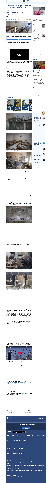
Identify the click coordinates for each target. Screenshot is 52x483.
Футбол (14, 440)
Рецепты (14, 448)
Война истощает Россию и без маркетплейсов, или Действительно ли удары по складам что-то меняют (38, 154)
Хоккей (20, 440)
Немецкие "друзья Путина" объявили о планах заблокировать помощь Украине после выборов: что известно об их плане (39, 17)
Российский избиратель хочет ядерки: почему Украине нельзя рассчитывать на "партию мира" (38, 143)
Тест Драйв (14, 445)
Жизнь (23, 435)
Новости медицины (15, 453)
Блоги (32, 435)
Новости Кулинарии (21, 448)
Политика (13, 435)
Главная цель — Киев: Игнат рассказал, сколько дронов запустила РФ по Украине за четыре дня (38, 80)
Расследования (29, 435)
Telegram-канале (24, 393)
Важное (34, 5)
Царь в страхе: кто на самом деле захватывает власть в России (38, 118)
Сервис (25, 445)
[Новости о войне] (26, 412)
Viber (9, 394)
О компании (14, 417)
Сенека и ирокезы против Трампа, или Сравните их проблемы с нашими (38, 160)
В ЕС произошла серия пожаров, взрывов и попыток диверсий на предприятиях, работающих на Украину (39, 75)
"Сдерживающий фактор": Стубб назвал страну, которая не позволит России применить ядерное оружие (39, 88)
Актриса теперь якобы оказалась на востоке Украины (36, 30)
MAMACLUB (20, 453)
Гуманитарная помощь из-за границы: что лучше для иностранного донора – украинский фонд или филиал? (38, 149)
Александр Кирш (36, 162)
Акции (22, 445)
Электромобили (19, 445)
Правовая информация (32, 417)
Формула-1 (24, 440)
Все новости (44, 435)
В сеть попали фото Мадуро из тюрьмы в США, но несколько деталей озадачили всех (37, 36)
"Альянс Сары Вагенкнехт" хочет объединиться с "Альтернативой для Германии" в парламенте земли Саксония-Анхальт (38, 20)
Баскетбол (17, 440)
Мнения (34, 109)
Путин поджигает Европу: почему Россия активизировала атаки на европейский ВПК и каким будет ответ (39, 71)
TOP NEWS (35, 59)
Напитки (17, 448)
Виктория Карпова (36, 151)
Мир (17, 435)
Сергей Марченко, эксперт (37, 145)
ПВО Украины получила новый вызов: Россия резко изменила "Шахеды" (38, 125)
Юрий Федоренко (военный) (37, 120)
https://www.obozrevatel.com (33, 459)
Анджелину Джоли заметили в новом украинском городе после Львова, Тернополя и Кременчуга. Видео (36, 26)
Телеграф (20, 61)
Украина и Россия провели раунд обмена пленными (19, 389)
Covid (23, 453)
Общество (38, 435)
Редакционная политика (12, 412)
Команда (22, 417)
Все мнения (35, 164)
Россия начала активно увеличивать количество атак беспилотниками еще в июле (38, 83)
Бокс (22, 440)
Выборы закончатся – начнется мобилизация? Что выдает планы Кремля (37, 112)
